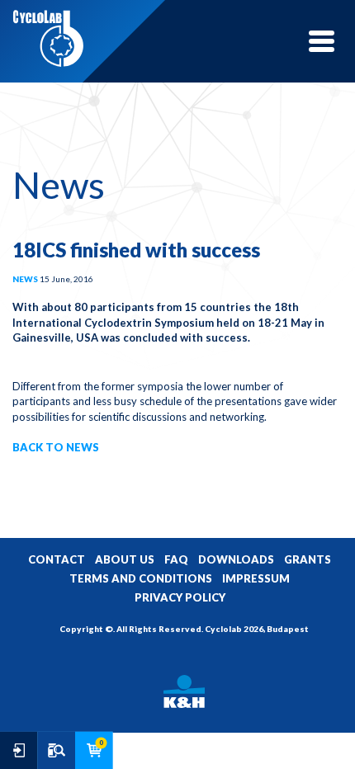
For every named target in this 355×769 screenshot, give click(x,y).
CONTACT (56, 559)
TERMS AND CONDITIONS (140, 578)
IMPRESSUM (256, 578)
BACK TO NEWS (55, 447)
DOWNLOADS (236, 559)
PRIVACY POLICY (180, 597)
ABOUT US (124, 559)
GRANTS (307, 559)
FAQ (176, 559)
